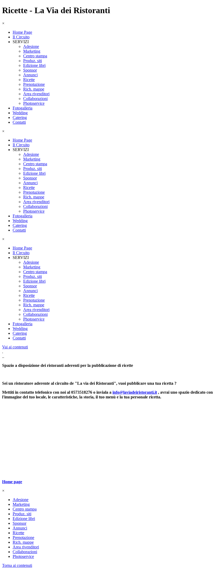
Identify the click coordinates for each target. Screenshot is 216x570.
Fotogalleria (22, 108)
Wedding (20, 113)
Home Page (22, 32)
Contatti (19, 122)
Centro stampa (35, 56)
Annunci (30, 75)
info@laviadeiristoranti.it (134, 392)
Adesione (31, 46)
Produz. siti (32, 60)
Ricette (29, 79)
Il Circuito (21, 37)
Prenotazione (34, 84)
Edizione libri (34, 65)
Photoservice (34, 103)
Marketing (31, 51)
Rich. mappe (33, 89)
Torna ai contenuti (17, 565)
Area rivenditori (36, 94)
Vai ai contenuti (15, 347)
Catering (20, 117)
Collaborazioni (35, 98)
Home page (12, 481)
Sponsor (30, 70)
